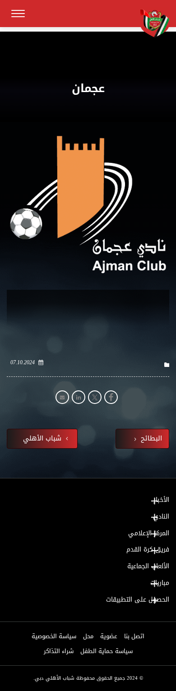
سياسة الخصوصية (54, 636)
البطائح (150, 439)
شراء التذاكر (59, 651)
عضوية (108, 636)
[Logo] (151, 22)
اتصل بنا (134, 636)
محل (88, 636)
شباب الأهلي (43, 439)
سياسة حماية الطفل (106, 651)
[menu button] (18, 13)
